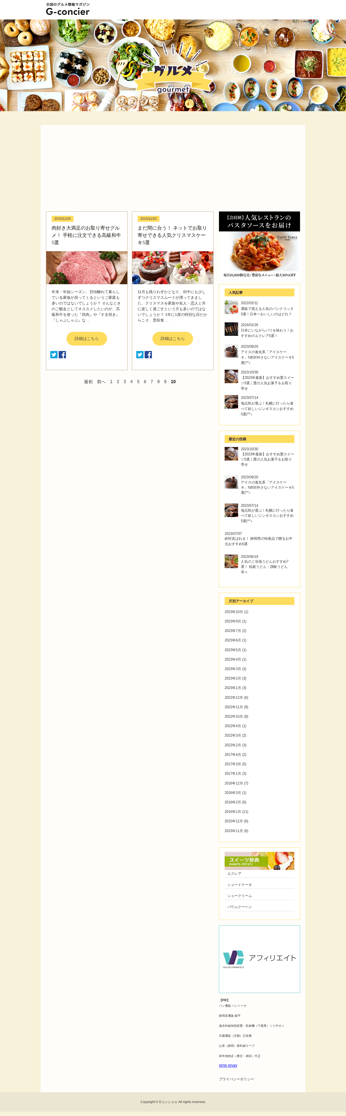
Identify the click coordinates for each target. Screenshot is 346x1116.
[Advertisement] (173, 171)
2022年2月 (233, 745)
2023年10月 (234, 612)
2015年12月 (234, 821)
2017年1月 (233, 773)
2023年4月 (233, 659)
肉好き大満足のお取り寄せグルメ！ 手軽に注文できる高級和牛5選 (86, 235)
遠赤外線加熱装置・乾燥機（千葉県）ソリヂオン (251, 1025)
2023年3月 (233, 669)
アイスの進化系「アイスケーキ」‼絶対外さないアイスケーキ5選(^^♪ (267, 357)
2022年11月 (234, 707)
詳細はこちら (87, 338)
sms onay (228, 1065)
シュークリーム (239, 896)
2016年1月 (233, 812)
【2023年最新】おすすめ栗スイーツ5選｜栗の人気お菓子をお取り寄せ (267, 383)
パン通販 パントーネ (233, 1005)
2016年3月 (233, 793)
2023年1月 (233, 688)
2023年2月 (233, 678)
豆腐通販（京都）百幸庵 (235, 1035)
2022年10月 (234, 716)
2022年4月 (233, 726)
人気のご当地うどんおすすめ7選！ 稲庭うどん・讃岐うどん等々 (264, 566)
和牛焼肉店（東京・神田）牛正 (240, 1056)
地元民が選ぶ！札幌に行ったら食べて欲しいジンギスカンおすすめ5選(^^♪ (267, 408)
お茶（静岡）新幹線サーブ (237, 1045)
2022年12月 (234, 698)
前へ (101, 381)
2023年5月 (233, 650)
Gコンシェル (168, 1102)
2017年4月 (233, 755)
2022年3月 (233, 735)
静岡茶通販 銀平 (230, 1015)
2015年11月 (234, 831)
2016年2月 (233, 802)
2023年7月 (233, 631)
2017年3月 (233, 764)
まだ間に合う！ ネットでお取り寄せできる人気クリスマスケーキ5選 (172, 235)
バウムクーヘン (239, 907)
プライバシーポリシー (236, 1079)
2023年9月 (233, 621)
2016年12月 (234, 783)
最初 (88, 381)
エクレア (234, 874)
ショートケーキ (239, 885)
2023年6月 (233, 640)
